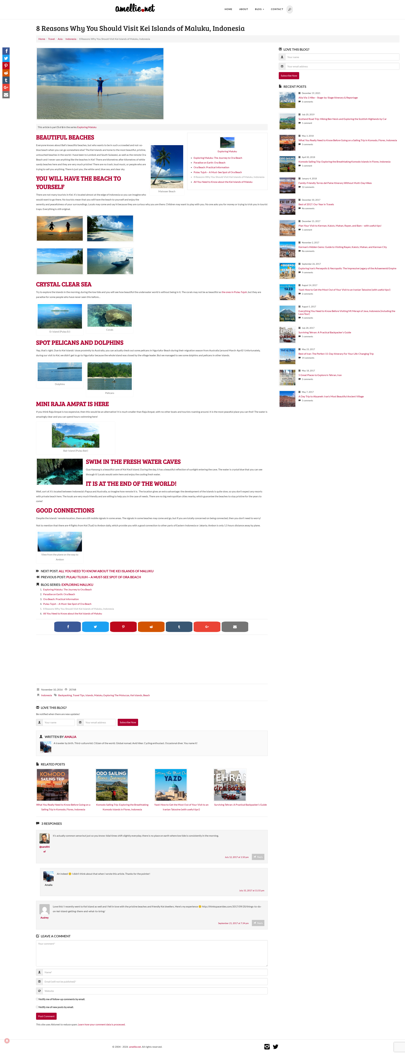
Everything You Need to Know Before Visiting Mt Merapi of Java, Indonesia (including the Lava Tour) (347, 312)
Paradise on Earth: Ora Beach (209, 162)
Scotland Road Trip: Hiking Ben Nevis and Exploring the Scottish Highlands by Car (343, 118)
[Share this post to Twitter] (6, 58)
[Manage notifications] (6, 1040)
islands (89, 695)
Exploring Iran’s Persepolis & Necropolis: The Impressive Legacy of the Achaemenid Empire (347, 268)
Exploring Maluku (87, 127)
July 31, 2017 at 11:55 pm (251, 890)
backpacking (65, 695)
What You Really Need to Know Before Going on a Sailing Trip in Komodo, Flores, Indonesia (348, 140)
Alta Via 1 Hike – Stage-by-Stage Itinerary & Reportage (328, 97)
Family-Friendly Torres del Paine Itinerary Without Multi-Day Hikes (335, 182)
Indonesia (46, 695)
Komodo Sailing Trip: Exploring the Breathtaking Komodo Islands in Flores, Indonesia (344, 161)
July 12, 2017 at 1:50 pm (237, 857)
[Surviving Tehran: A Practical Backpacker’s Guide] (229, 784)
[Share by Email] (6, 94)
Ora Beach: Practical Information (211, 167)
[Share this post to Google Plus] (6, 87)
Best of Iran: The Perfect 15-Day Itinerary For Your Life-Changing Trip (336, 353)
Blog (258, 9)
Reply (260, 857)
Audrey (44, 917)
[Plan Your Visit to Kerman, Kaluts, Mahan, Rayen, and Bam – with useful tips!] (287, 227)
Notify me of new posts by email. (56, 1006)
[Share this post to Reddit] (6, 73)
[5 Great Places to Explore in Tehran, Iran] (287, 377)
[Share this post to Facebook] (6, 51)
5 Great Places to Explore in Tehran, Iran (320, 374)
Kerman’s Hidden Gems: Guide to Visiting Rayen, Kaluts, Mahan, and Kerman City (343, 246)
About (243, 9)
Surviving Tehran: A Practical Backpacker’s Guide (240, 804)
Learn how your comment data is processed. (101, 1024)
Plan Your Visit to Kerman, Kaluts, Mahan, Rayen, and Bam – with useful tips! (340, 225)
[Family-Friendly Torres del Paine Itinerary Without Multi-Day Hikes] (287, 185)
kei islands (136, 695)
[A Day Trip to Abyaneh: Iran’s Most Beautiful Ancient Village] (287, 398)
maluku (98, 695)
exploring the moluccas (116, 695)
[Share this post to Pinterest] (6, 65)
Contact (277, 9)
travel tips (78, 695)
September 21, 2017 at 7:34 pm (233, 923)
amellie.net (135, 1046)
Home (228, 9)
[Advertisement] (131, 659)
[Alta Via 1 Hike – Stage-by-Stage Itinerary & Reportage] (287, 99)
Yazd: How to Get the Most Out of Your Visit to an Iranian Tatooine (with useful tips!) (344, 289)
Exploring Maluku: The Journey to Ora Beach (218, 157)
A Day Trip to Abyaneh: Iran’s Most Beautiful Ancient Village (331, 396)
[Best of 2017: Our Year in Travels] (287, 206)
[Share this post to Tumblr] (6, 80)
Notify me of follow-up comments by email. (62, 999)
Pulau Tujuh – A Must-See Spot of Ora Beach (218, 172)
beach (146, 695)
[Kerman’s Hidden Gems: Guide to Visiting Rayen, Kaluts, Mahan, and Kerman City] (287, 249)
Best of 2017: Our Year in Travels (316, 204)
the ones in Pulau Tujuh (234, 291)
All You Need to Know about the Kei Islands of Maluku (223, 181)
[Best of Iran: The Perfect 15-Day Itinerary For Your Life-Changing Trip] (287, 355)
